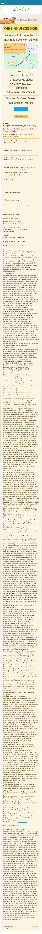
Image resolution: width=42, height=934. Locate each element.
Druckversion (9, 926)
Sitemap (16, 926)
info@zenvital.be (21, 116)
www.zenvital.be (21, 109)
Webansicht (35, 926)
